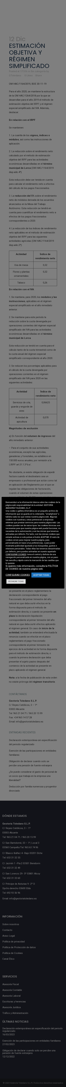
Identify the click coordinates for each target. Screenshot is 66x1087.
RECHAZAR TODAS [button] (16, 581)
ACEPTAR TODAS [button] (41, 575)
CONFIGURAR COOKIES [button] (16, 554)
